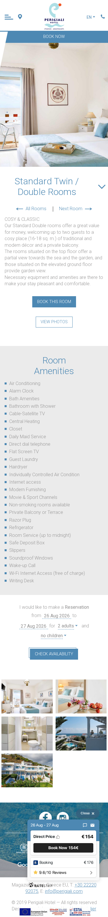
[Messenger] (85, 825)
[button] (63, 848)
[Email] (92, 825)
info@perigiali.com (64, 891)
